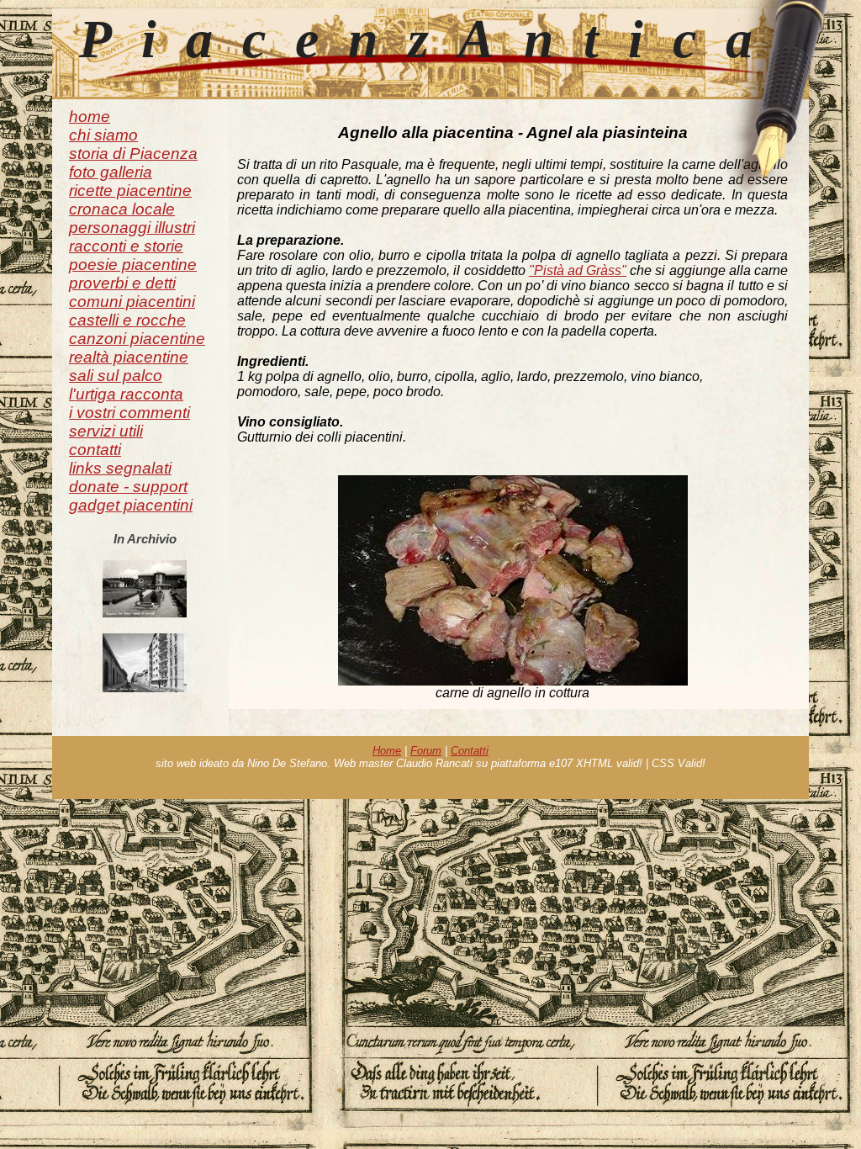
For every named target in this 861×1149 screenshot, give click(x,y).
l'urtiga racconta (126, 394)
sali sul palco (115, 375)
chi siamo (103, 135)
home (89, 116)
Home (386, 750)
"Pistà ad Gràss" (577, 270)
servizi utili (106, 431)
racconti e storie (126, 246)
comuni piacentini (132, 301)
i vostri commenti (129, 412)
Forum (425, 750)
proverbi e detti (122, 283)
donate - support (128, 486)
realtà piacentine (128, 357)
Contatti (470, 750)
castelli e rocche (127, 320)
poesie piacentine (133, 264)
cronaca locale (122, 209)
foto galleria (110, 172)
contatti (95, 449)
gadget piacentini (131, 505)
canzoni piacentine (137, 338)
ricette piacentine (130, 190)
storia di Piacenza (133, 153)
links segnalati (120, 468)
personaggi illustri (132, 227)
